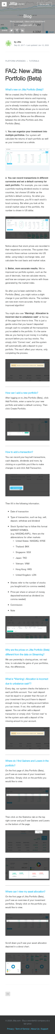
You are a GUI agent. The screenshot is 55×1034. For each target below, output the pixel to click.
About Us (35, 1028)
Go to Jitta (44, 4)
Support (44, 1028)
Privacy (10, 1028)
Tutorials (34, 61)
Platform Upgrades (15, 61)
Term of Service (22, 1028)
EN (8, 994)
